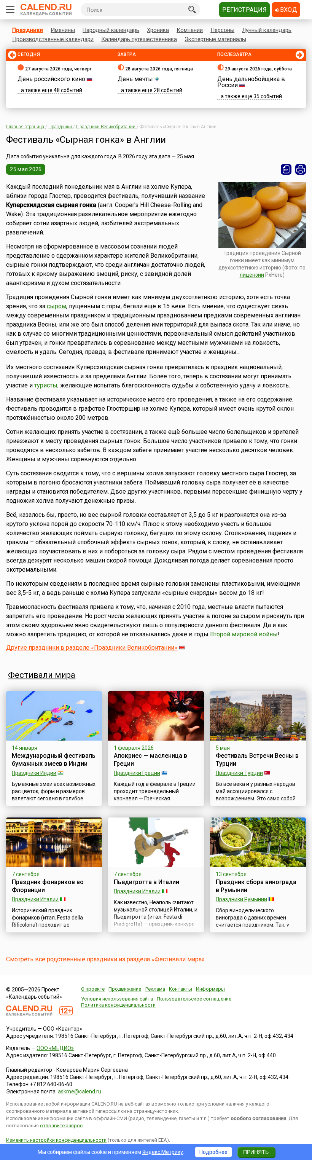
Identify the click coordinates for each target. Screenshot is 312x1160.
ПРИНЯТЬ (256, 1152)
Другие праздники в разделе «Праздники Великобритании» (91, 647)
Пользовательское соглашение (194, 999)
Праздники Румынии (241, 899)
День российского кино (51, 79)
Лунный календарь (266, 30)
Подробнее (213, 1152)
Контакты (180, 989)
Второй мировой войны (244, 634)
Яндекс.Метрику (162, 1152)
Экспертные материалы (215, 39)
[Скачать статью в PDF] (286, 169)
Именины (63, 30)
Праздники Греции (137, 773)
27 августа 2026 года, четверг (58, 69)
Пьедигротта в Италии (146, 882)
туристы (45, 385)
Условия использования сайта (117, 999)
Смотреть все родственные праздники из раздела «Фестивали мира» (105, 959)
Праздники (27, 30)
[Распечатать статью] (300, 169)
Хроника (158, 30)
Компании (190, 30)
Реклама (155, 989)
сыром (56, 306)
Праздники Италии (35, 899)
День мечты (135, 79)
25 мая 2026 (25, 169)
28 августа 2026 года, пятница (159, 69)
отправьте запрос (61, 1125)
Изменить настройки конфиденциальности (56, 1140)
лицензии (252, 275)
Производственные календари (53, 39)
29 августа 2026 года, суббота (258, 69)
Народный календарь (111, 30)
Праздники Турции (239, 773)
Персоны (222, 30)
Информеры (210, 989)
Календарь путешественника (139, 39)
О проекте (93, 989)
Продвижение (124, 989)
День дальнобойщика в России (251, 82)
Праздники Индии (34, 773)
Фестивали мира (41, 675)
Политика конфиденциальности (118, 1005)
